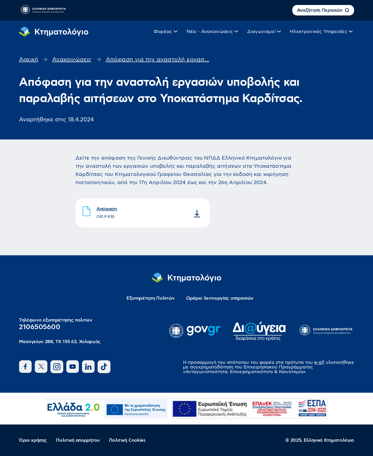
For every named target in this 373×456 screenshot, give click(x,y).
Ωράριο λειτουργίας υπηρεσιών (220, 298)
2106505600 (39, 327)
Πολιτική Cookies (127, 440)
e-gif (319, 362)
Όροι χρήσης (33, 440)
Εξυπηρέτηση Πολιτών (150, 298)
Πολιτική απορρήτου (77, 440)
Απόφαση (106, 209)
